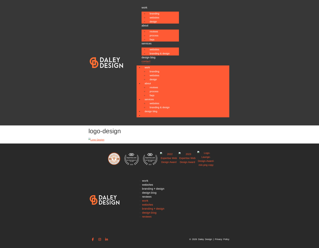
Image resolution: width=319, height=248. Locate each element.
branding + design (153, 188)
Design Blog (148, 57)
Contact (146, 61)
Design (153, 21)
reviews (147, 196)
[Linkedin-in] (106, 239)
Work (144, 7)
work (145, 180)
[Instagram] (100, 239)
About (145, 25)
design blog (149, 192)
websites (147, 184)
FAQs (152, 39)
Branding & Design (160, 53)
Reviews (154, 31)
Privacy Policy (222, 239)
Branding (154, 13)
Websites (154, 17)
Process (154, 35)
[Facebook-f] (93, 239)
